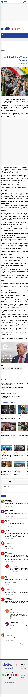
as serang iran (18, 368)
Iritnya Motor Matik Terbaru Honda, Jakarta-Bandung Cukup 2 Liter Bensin (8, 418)
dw (8, 368)
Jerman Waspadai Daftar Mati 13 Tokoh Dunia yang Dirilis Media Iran (12, 384)
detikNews (3, 50)
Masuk (25, 1)
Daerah (17, 40)
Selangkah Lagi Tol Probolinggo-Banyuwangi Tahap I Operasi (18, 472)
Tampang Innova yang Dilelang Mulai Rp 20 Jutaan (19, 455)
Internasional (22, 36)
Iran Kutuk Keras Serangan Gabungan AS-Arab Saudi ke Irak (12, 397)
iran (12, 368)
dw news (4, 368)
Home (3, 36)
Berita (7, 36)
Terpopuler (11, 40)
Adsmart (4, 40)
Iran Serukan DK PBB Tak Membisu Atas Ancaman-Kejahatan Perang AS (10, 392)
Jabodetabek (14, 36)
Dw (8, 50)
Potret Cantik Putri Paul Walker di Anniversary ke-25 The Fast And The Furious (8, 435)
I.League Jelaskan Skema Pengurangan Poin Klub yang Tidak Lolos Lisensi (6, 456)
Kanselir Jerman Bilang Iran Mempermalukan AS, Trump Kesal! (12, 388)
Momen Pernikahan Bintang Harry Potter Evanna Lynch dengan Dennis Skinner (6, 472)
